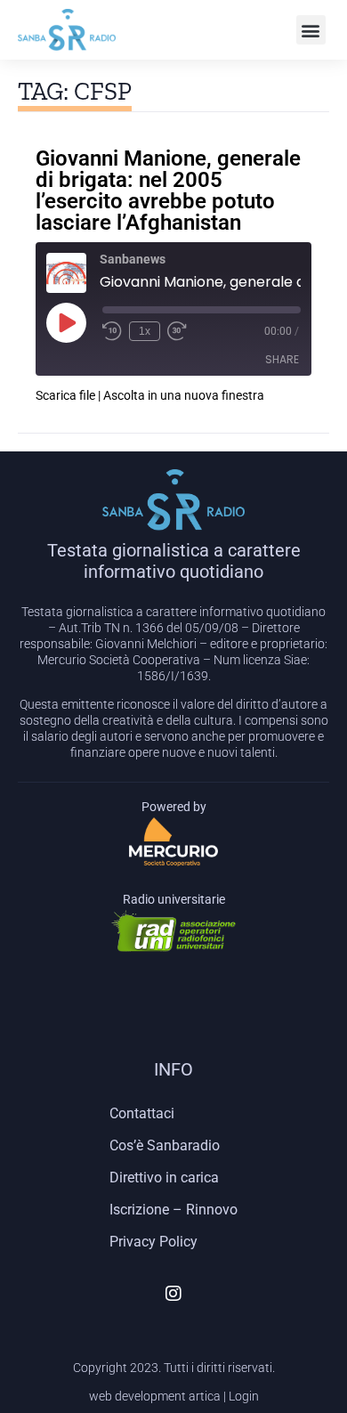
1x (144, 331)
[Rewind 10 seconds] (112, 331)
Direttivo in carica (164, 1177)
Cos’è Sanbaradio (164, 1145)
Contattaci (141, 1113)
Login (244, 1396)
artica (205, 1396)
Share (282, 359)
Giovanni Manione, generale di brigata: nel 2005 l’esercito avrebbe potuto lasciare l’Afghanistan (168, 190)
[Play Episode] (65, 322)
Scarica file (65, 395)
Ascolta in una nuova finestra (183, 395)
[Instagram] (173, 1293)
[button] (311, 30)
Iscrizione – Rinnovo (173, 1209)
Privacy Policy (153, 1241)
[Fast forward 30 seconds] (177, 331)
